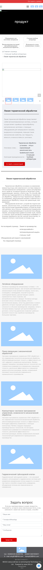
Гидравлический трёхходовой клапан (18, 474)
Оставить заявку (35, 1)
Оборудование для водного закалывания (15, 238)
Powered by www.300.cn (23, 564)
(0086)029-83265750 (15, 554)
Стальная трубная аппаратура (32, 39)
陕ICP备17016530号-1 (21, 559)
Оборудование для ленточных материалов (11, 39)
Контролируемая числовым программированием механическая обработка (10, 46)
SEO (22, 568)
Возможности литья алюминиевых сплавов (32, 45)
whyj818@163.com (16, 556)
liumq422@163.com (32, 556)
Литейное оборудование (12, 284)
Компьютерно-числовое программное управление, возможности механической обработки (20, 413)
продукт (21, 22)
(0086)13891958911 (32, 554)
